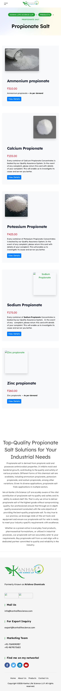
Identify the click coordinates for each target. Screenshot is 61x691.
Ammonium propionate (28, 81)
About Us (22, 678)
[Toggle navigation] (6, 4)
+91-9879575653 (13, 647)
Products (32, 678)
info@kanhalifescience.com (18, 611)
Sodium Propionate (24, 305)
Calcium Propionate (25, 148)
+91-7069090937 (12, 644)
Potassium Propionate (27, 226)
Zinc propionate (21, 383)
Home (13, 678)
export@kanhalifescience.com (20, 627)
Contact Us (43, 678)
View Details (14, 99)
